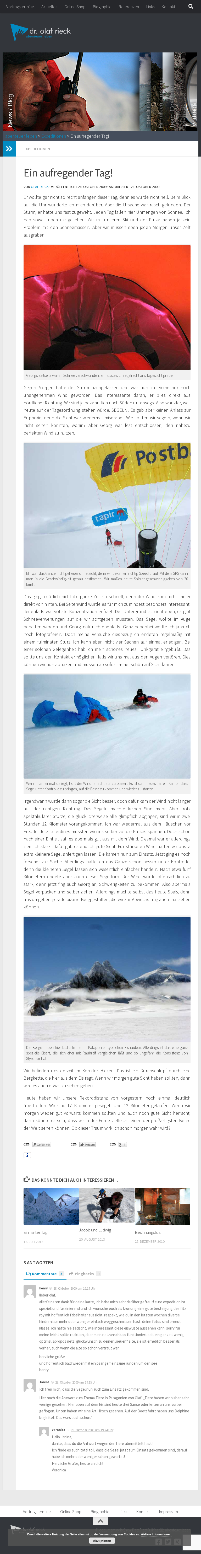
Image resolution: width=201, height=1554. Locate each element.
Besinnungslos (147, 1232)
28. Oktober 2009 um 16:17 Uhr (74, 1288)
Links (150, 6)
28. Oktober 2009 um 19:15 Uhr (76, 1382)
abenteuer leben (21, 136)
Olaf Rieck (40, 186)
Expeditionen (53, 136)
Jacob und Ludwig (95, 1230)
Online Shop (75, 6)
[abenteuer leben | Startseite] (41, 33)
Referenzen (129, 6)
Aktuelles (49, 6)
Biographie (102, 6)
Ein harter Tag (35, 1232)
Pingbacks (87, 1273)
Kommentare (47, 1273)
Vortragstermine (20, 6)
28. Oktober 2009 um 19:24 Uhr (92, 1430)
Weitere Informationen (156, 1534)
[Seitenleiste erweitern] (9, 149)
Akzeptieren (102, 1540)
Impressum (168, 1511)
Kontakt (168, 6)
